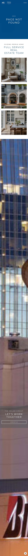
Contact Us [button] (14, 422)
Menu (25, 2)
